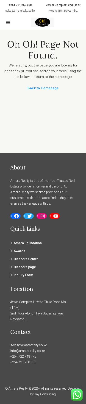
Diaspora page (25, 267)
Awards (19, 251)
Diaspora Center (26, 259)
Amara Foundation (28, 243)
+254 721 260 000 (20, 5)
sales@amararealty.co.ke (20, 10)
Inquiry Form (23, 275)
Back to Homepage (43, 88)
